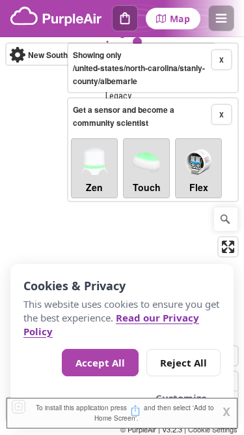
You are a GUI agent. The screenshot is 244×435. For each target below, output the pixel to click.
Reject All (183, 362)
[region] (122, 236)
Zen (94, 187)
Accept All (100, 362)
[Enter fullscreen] (228, 246)
